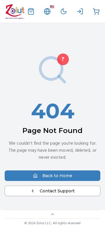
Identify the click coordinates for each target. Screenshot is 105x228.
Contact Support (57, 191)
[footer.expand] (52, 214)
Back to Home (57, 175)
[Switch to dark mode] (63, 11)
